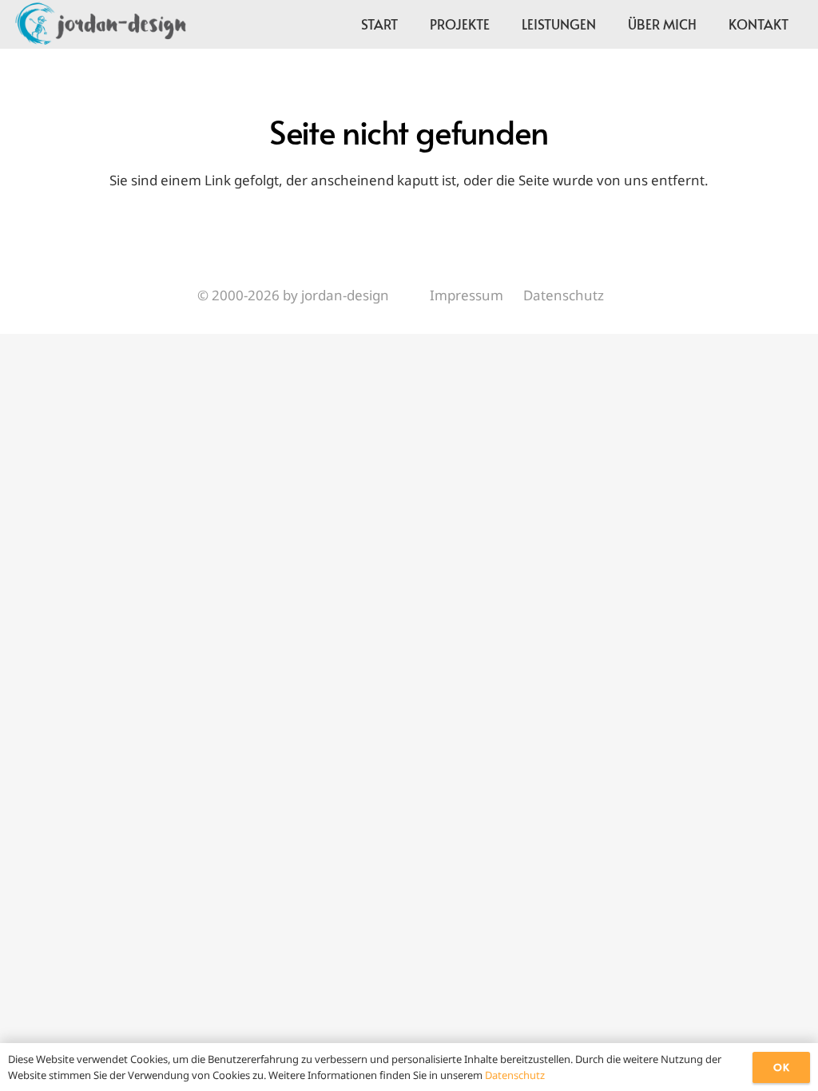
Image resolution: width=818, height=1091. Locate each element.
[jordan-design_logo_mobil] (100, 24)
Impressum (466, 295)
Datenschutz (563, 295)
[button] (709, 24)
